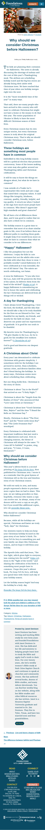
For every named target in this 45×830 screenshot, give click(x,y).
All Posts (19, 723)
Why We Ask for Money (33, 791)
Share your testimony (33, 772)
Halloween (26, 616)
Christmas (18, 616)
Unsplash (38, 35)
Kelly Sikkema (28, 35)
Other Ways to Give (33, 787)
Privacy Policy (22, 811)
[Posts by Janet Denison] (8, 676)
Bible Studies (12, 776)
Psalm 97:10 (29, 284)
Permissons (33, 811)
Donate (33, 4)
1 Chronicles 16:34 (21, 340)
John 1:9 (34, 558)
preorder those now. (21, 508)
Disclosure (11, 811)
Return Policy (33, 796)
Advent (10, 616)
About (12, 771)
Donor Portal (33, 794)
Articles (14, 613)
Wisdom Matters (12, 774)
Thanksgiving (9, 618)
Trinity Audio (26, 59)
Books (12, 780)
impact (33, 798)
